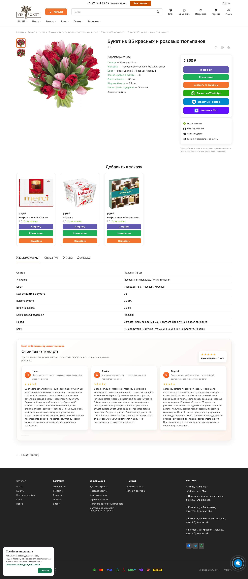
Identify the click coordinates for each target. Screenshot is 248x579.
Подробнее (36, 241)
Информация (97, 480)
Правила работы (98, 490)
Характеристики (27, 257)
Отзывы (57, 499)
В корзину (206, 69)
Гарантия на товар (99, 499)
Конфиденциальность (209, 570)
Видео (56, 503)
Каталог (21, 480)
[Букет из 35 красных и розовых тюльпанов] (64, 75)
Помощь (131, 480)
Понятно (45, 571)
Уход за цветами (98, 495)
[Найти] (158, 11)
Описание (51, 257)
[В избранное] (216, 47)
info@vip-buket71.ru (196, 491)
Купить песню (141, 3)
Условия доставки (136, 490)
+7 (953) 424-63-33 (98, 3)
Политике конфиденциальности (23, 564)
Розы (63, 21)
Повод (19, 503)
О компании (59, 486)
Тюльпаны (93, 21)
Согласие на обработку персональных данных (102, 509)
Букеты (50, 21)
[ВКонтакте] (189, 546)
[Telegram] (195, 546)
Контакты (58, 490)
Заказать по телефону (206, 85)
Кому (19, 499)
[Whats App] (201, 546)
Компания (58, 480)
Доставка (83, 257)
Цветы (35, 21)
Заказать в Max (209, 110)
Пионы (77, 21)
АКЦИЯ (21, 21)
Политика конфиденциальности (106, 503)
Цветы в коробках (25, 495)
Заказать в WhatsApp (208, 93)
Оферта (228, 570)
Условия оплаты (135, 486)
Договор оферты (98, 486)
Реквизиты (58, 495)
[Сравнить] (223, 47)
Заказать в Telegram (208, 101)
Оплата (68, 257)
